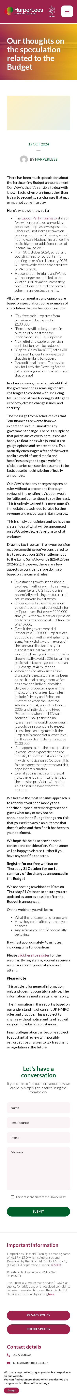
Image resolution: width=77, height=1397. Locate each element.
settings (44, 1383)
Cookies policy (39, 1329)
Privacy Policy (58, 1196)
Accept (11, 1390)
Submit (38, 1211)
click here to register (34, 955)
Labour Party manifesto (39, 218)
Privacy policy (38, 1315)
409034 (56, 1265)
